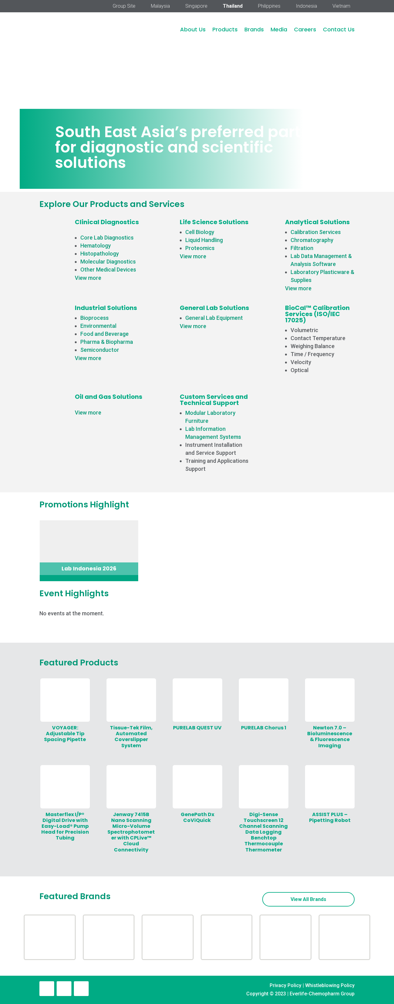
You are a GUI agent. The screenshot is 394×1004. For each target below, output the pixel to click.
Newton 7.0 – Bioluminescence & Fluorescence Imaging (329, 736)
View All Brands (308, 899)
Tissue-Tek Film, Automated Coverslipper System (131, 736)
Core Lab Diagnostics (107, 237)
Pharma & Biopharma (106, 342)
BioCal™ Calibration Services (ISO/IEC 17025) (317, 314)
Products (225, 29)
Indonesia (306, 6)
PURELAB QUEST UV (197, 728)
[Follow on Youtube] (81, 988)
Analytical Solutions (317, 222)
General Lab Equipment (214, 318)
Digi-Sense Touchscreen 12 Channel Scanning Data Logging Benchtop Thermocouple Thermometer (263, 832)
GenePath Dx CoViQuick (197, 817)
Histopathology (99, 253)
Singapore (196, 6)
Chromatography (312, 240)
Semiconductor (99, 350)
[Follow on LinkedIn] (64, 988)
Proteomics (200, 248)
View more (88, 278)
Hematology (95, 245)
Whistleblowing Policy (330, 985)
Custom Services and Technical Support (214, 399)
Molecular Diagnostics (108, 261)
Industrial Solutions (106, 308)
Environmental (98, 326)
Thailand (233, 6)
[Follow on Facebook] (46, 988)
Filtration (302, 248)
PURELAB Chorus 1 (263, 728)
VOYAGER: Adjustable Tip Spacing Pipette (65, 734)
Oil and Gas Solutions (108, 396)
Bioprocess (94, 318)
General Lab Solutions (214, 308)
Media (279, 29)
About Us (193, 29)
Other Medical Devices (108, 269)
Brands (254, 29)
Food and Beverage (104, 334)
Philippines (269, 6)
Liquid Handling (204, 240)
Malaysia (160, 6)
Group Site (124, 6)
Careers (305, 29)
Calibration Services (316, 232)
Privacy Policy (285, 985)
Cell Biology (199, 232)
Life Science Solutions (214, 222)
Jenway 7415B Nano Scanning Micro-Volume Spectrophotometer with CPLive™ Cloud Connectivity (131, 832)
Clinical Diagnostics (107, 222)
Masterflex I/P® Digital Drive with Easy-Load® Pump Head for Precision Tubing (65, 826)
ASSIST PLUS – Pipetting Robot (330, 817)
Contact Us (339, 29)
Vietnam (341, 6)
